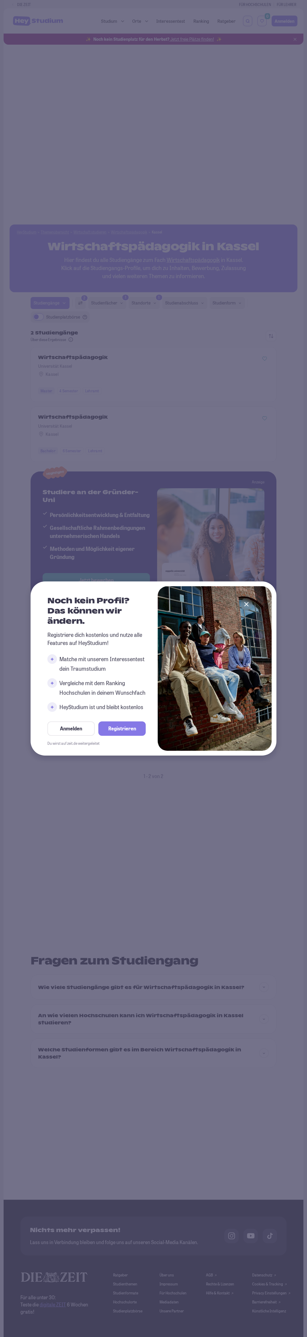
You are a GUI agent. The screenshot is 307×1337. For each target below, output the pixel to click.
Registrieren (122, 728)
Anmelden (71, 728)
